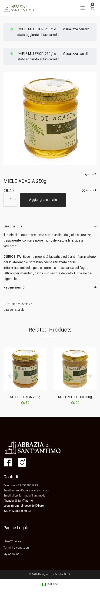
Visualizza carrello (76, 29)
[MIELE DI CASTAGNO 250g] (94, 174)
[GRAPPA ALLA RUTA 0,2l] (87, 174)
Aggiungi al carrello (43, 200)
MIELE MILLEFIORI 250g (75, 397)
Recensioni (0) (14, 287)
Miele (20, 309)
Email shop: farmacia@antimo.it (24, 495)
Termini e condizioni (16, 547)
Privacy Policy (12, 541)
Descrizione (12, 226)
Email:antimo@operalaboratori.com (26, 490)
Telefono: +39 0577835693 (20, 485)
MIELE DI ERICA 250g (25, 397)
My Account (11, 554)
